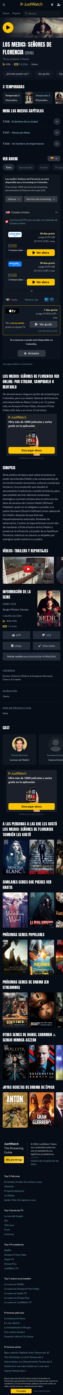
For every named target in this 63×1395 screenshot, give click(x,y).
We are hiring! (14, 1159)
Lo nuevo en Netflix (14, 1284)
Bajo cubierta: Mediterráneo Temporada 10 (26, 1352)
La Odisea (9, 1195)
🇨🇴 (52, 158)
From (7, 1229)
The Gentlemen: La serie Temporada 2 (23, 1357)
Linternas (9, 1234)
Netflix (7, 1250)
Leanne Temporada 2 (15, 1370)
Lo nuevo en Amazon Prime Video (21, 1288)
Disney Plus (10, 1263)
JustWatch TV (11, 1268)
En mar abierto (12, 1322)
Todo (9, 167)
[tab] (31, 121)
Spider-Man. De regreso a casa (20, 1199)
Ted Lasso (9, 1225)
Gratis (44, 167)
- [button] (20, 121)
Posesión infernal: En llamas (18, 1336)
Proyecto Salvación (14, 1190)
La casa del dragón (13, 1216)
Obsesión (9, 1186)
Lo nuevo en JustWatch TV (18, 1302)
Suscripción (26, 167)
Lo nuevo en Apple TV (15, 1293)
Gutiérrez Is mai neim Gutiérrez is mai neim (26, 1366)
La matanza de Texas (14, 1318)
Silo (6, 1220)
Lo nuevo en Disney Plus (16, 1297)
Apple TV (9, 1259)
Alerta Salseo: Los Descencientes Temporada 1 (28, 1361)
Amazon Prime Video (15, 1254)
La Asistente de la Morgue (17, 1327)
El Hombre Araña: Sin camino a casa (23, 1181)
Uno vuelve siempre (14, 1332)
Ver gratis (44, 73)
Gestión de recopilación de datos (44, 1162)
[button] (14, 98)
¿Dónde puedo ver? (17, 73)
